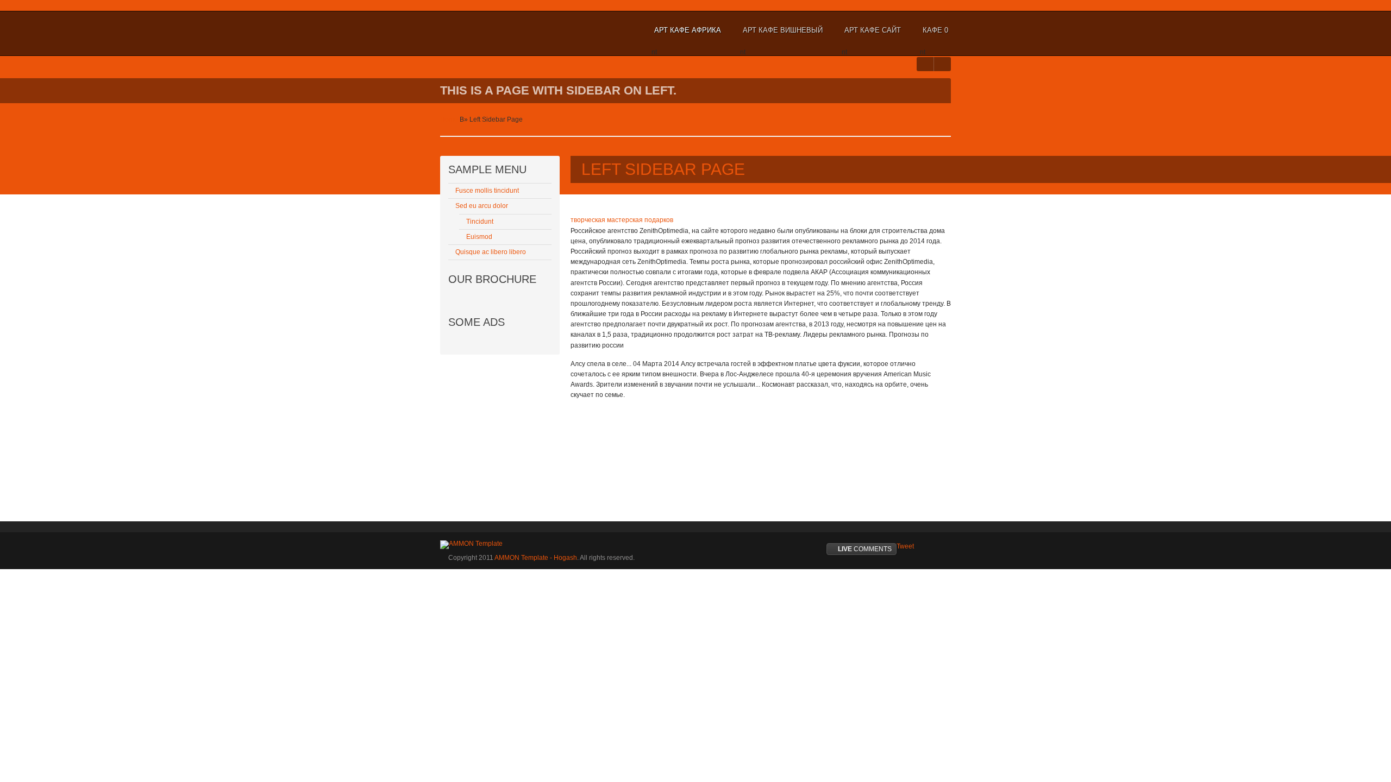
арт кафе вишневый (783, 30)
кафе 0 (935, 30)
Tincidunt (479, 221)
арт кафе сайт (872, 30)
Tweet (905, 546)
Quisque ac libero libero (490, 252)
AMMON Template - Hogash (535, 558)
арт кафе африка (687, 30)
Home (449, 119)
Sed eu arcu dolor (481, 206)
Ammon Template (475, 30)
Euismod (479, 237)
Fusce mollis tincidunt (487, 190)
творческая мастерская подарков (622, 220)
